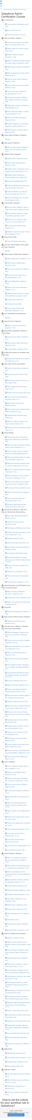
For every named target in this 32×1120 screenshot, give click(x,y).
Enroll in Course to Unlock (16, 1115)
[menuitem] (1, 4)
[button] (1, 2)
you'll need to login (23, 1112)
